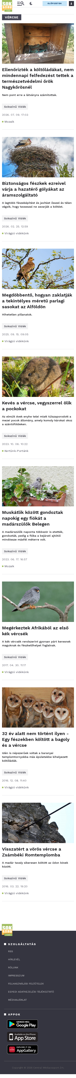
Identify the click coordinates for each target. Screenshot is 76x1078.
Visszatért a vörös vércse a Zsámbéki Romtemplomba (31, 852)
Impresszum (16, 975)
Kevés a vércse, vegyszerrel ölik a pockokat (37, 405)
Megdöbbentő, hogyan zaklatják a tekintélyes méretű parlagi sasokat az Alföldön (37, 300)
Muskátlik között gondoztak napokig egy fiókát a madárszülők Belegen (32, 518)
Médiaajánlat (17, 999)
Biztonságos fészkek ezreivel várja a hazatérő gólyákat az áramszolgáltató (34, 189)
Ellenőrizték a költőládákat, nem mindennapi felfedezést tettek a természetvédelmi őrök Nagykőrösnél (38, 78)
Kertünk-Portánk (16, 450)
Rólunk (13, 967)
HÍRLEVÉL (14, 959)
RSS (10, 951)
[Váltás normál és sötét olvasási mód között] (31, 3)
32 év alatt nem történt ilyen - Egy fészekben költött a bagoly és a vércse (35, 739)
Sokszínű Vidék (15, 106)
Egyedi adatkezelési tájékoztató (31, 991)
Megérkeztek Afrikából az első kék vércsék (35, 630)
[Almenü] (20, 3)
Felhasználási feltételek (26, 983)
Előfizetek (55, 3)
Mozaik (9, 121)
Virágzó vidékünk (16, 233)
